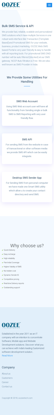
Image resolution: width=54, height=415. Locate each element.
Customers (7, 378)
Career (5, 382)
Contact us (7, 386)
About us (6, 373)
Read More (7, 355)
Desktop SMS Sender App (27, 178)
